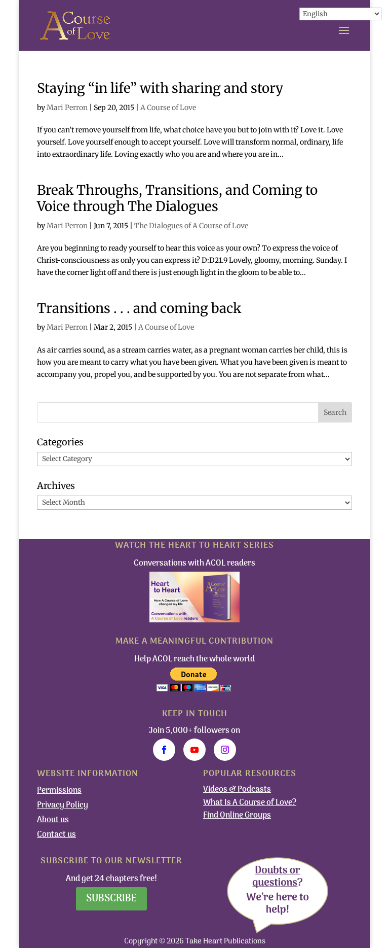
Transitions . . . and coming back (139, 308)
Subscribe (111, 899)
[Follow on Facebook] (164, 750)
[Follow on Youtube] (194, 750)
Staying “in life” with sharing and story (160, 88)
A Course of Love (168, 107)
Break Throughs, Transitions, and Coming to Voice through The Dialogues (177, 198)
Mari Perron (67, 107)
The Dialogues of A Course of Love (191, 225)
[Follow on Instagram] (225, 750)
